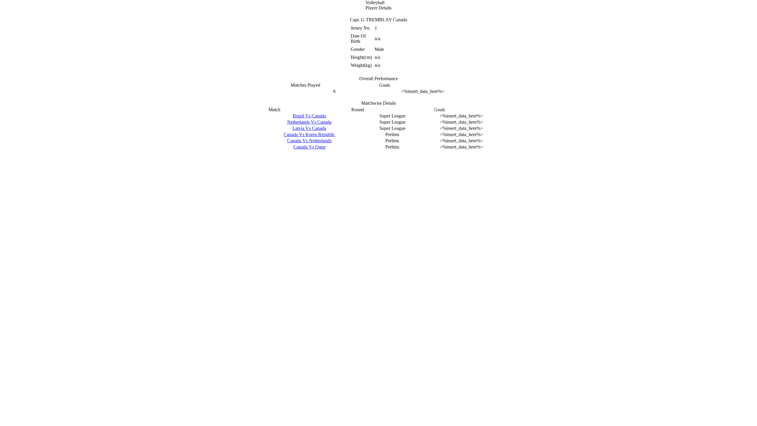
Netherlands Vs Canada (309, 122)
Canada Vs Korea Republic (309, 134)
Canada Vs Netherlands (309, 140)
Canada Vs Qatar (309, 146)
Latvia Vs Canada (309, 128)
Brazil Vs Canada (309, 115)
